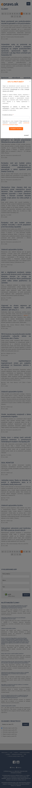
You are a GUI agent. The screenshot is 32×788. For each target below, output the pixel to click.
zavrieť (26, 135)
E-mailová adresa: (8, 114)
